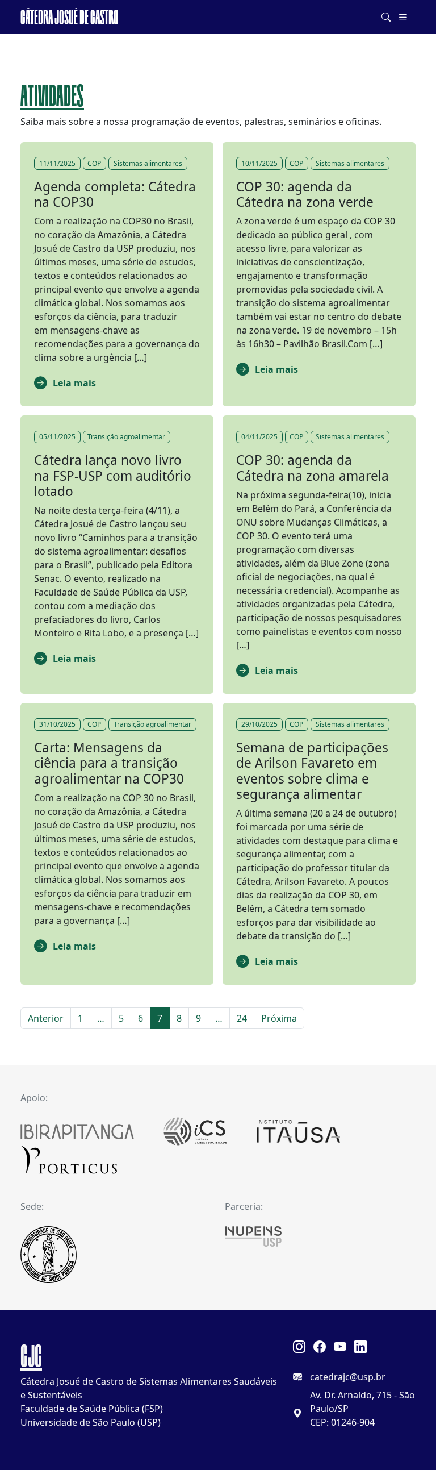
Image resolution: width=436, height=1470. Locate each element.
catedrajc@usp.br (347, 1377)
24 (242, 1018)
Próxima (279, 1018)
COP (94, 163)
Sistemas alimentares (148, 163)
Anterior (46, 1018)
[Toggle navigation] (403, 17)
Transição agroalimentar (126, 437)
